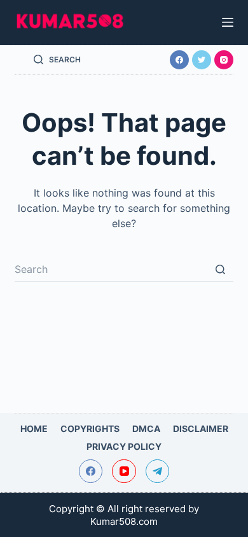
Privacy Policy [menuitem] (124, 446)
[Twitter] (201, 59)
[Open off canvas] (227, 22)
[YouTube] (124, 471)
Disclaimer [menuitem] (200, 428)
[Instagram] (223, 59)
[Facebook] (179, 59)
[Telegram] (158, 471)
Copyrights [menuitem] (90, 428)
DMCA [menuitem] (146, 428)
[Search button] (220, 269)
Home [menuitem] (34, 428)
